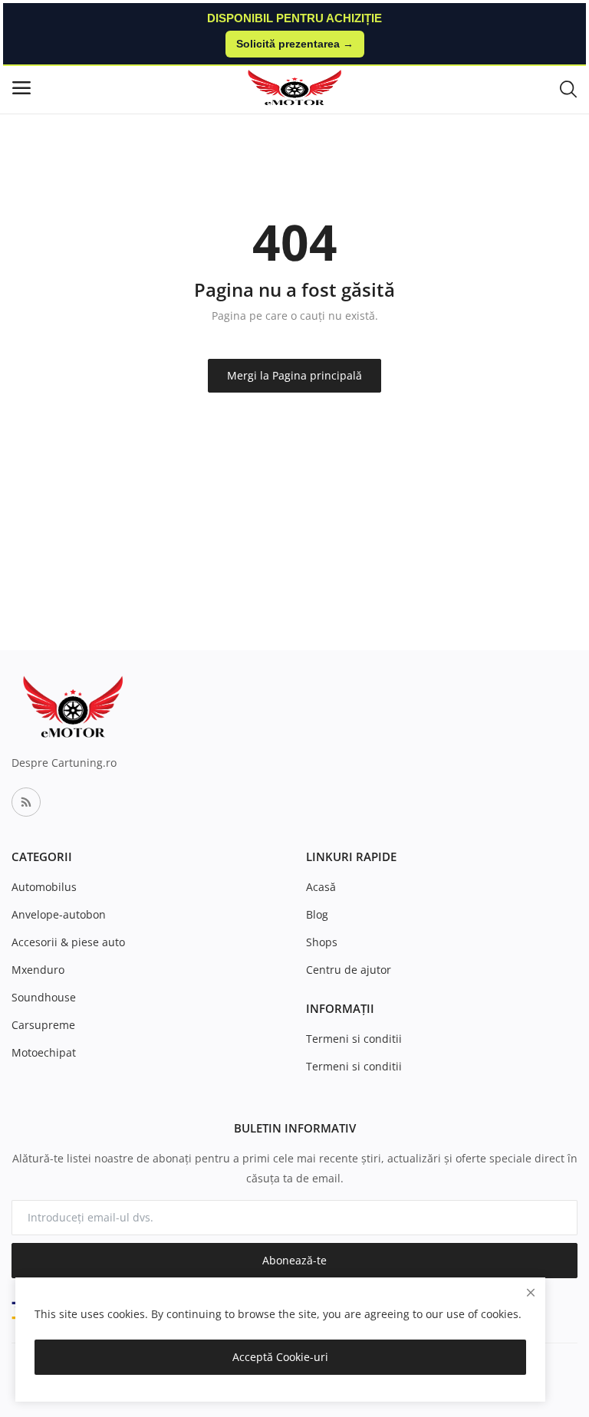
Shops (321, 942)
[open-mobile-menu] (21, 88)
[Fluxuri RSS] (26, 802)
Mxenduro (38, 969)
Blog (317, 914)
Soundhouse (44, 997)
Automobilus (44, 886)
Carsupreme (43, 1025)
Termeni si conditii (354, 1038)
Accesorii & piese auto (68, 942)
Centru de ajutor (348, 969)
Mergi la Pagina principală (294, 375)
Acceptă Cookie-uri (280, 1357)
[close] (531, 1292)
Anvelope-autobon (59, 914)
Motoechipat (44, 1052)
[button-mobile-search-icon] (568, 88)
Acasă (321, 886)
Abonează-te (294, 1260)
